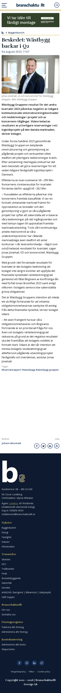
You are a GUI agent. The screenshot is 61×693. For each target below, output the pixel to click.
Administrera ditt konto (14, 644)
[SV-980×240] (30, 20)
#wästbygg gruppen (47, 369)
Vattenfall (7, 582)
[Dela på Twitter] (43, 446)
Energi (5, 532)
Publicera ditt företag (13, 627)
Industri (5, 541)
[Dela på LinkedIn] (50, 446)
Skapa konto (8, 649)
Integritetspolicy (18, 671)
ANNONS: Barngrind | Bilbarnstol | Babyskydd (26, 592)
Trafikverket (8, 568)
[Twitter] (41, 663)
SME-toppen (8, 597)
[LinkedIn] (34, 663)
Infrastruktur (8, 546)
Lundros (13, 503)
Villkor (32, 671)
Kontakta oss (9, 614)
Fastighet (6, 537)
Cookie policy (44, 671)
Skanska (6, 559)
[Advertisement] (30, 405)
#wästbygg (28, 369)
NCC (4, 564)
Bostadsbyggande (11, 578)
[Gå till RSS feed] (57, 446)
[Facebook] (19, 663)
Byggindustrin (16, 32)
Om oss (6, 609)
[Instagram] (26, 663)
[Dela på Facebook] (36, 446)
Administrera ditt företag (14, 631)
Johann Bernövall (11, 443)
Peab (4, 573)
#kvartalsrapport (11, 369)
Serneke (6, 587)
